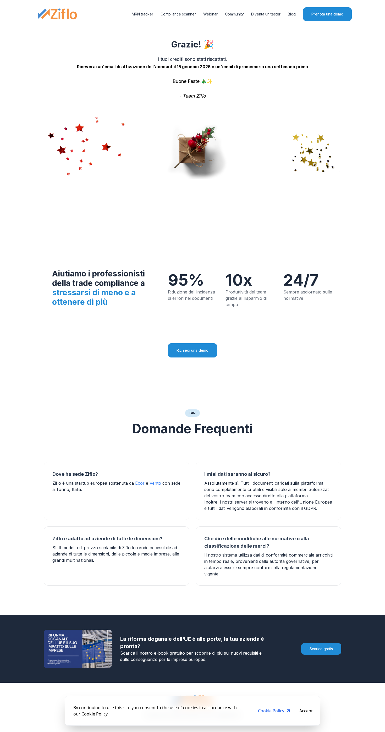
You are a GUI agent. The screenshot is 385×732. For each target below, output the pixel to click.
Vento (155, 483)
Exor (140, 483)
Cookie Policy (271, 711)
